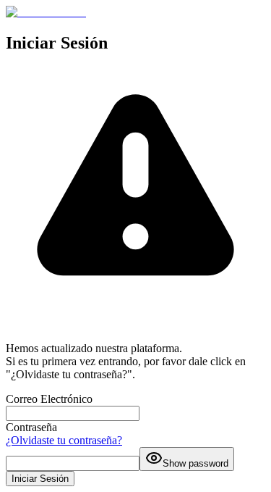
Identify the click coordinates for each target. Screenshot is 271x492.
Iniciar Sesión (40, 478)
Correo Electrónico (49, 399)
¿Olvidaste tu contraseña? (64, 440)
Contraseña (31, 427)
